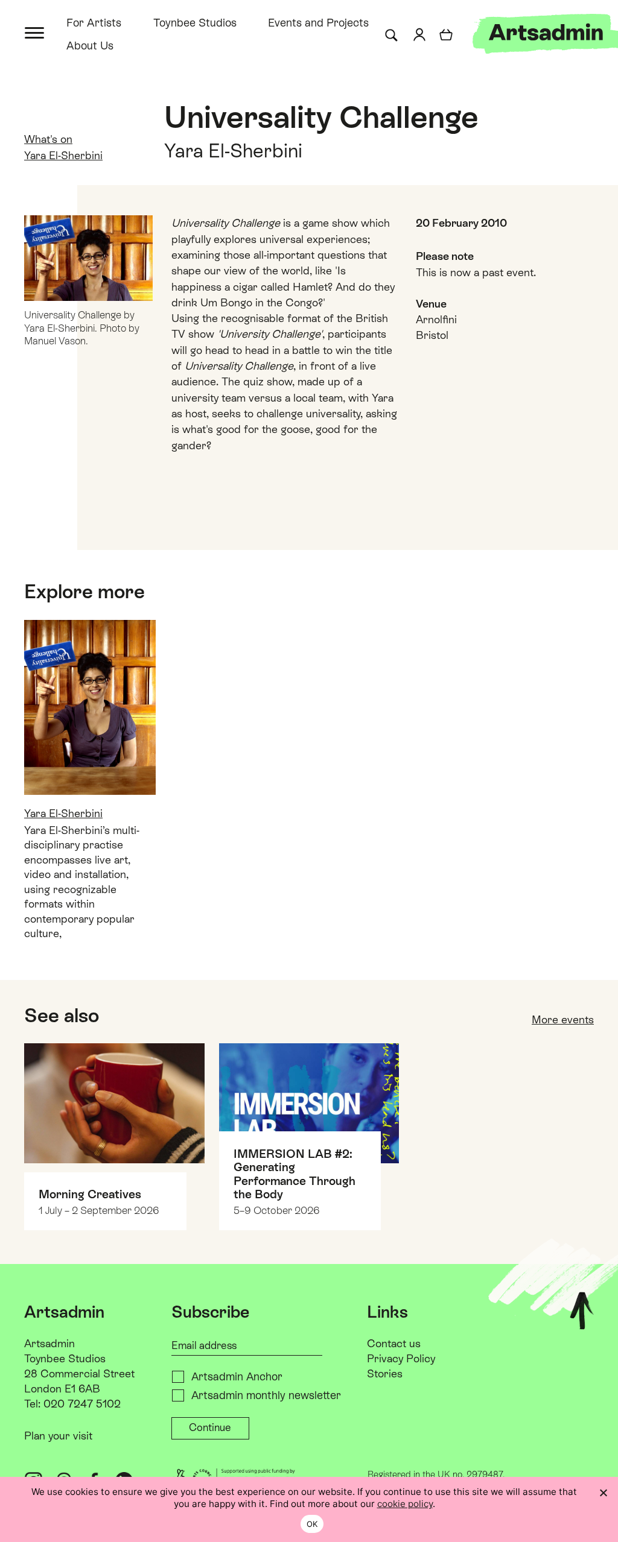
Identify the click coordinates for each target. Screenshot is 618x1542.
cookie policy (405, 1503)
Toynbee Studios (195, 22)
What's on (48, 139)
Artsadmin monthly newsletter (266, 1395)
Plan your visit (58, 1435)
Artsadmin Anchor (236, 1376)
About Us (89, 45)
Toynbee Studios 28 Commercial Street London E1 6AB (79, 1373)
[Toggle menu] (35, 31)
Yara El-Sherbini (63, 155)
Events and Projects (318, 22)
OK (312, 1524)
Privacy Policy (401, 1358)
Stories (385, 1373)
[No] (603, 1493)
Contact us (394, 1343)
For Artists (93, 22)
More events (563, 1019)
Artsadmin (49, 1343)
